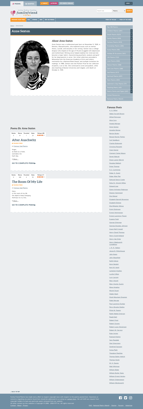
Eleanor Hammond (115, 193)
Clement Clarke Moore (117, 153)
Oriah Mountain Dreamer (118, 297)
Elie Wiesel (113, 196)
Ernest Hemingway (116, 213)
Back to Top (16, 391)
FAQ (28, 19)
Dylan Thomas (114, 166)
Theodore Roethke (115, 353)
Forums (121, 405)
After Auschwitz (24, 140)
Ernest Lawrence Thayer (118, 216)
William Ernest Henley (117, 376)
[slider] (41, 135)
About (19, 405)
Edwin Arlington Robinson (118, 189)
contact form (71, 399)
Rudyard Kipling (114, 337)
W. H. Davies (114, 363)
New (41, 19)
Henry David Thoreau (116, 232)
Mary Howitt (113, 281)
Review (54, 3)
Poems (18, 4)
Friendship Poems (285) (115, 46)
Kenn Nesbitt (114, 264)
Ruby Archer (113, 333)
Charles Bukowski (115, 143)
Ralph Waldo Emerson (117, 314)
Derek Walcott (114, 157)
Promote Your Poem (18, 19)
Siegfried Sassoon (115, 347)
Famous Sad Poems (21, 146)
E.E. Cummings (114, 170)
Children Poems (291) (114, 31)
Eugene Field (114, 219)
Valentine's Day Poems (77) (117, 84)
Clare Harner (113, 150)
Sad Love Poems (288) (115, 69)
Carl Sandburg (114, 140)
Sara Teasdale (114, 340)
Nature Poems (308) (114, 65)
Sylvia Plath (113, 350)
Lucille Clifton (114, 274)
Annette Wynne (114, 130)
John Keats (113, 254)
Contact (13, 405)
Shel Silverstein (114, 343)
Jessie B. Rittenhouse (117, 251)
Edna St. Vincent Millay (117, 183)
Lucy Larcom (113, 277)
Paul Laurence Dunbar (117, 304)
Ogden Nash (113, 294)
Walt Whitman (114, 366)
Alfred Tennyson (115, 117)
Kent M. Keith (114, 267)
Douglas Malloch (115, 163)
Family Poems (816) (114, 38)
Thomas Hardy (114, 360)
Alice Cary (113, 120)
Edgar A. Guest (114, 173)
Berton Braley (114, 133)
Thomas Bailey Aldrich (117, 356)
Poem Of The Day (111, 19)
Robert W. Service (115, 330)
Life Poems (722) (113, 57)
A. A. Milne (113, 110)
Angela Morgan (114, 124)
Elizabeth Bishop (115, 203)
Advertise (128, 405)
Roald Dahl (113, 317)
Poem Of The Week (125, 19)
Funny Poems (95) (113, 50)
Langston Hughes (115, 271)
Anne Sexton (113, 127)
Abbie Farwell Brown (116, 114)
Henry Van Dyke (115, 239)
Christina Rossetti (115, 147)
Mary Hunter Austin (116, 284)
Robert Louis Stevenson (117, 327)
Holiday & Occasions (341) (116, 53)
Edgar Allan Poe (115, 176)
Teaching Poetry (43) (114, 87)
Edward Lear (113, 186)
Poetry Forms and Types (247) (117, 91)
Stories (34, 19)
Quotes (31, 4)
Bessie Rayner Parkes (117, 137)
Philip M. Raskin (115, 310)
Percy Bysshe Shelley (117, 307)
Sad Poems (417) (113, 72)
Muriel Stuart (114, 291)
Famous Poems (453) (114, 42)
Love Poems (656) (113, 61)
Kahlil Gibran (113, 261)
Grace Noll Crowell (116, 229)
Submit (45, 3)
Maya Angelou (114, 287)
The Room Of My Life (27, 181)
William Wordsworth (116, 383)
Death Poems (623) (114, 34)
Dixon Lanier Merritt (116, 160)
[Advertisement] (56, 112)
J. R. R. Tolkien (114, 248)
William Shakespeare (116, 380)
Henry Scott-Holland (116, 236)
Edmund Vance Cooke (117, 180)
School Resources (113, 95)
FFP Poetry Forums (66, 3)
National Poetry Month (115, 99)
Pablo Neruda (114, 300)
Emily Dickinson (115, 209)
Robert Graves (114, 324)
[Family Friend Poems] (23, 13)
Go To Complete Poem (23, 163)
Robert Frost (113, 320)
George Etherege (115, 222)
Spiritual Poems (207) (114, 76)
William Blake (114, 370)
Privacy (25, 405)
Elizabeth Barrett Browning (119, 199)
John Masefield (114, 258)
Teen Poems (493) (113, 80)
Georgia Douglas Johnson (118, 226)
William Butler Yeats (116, 373)
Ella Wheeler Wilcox (116, 206)
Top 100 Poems (49, 19)
